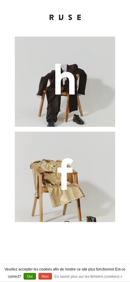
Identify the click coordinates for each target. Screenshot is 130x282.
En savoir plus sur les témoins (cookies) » (88, 276)
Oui (30, 276)
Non (45, 276)
